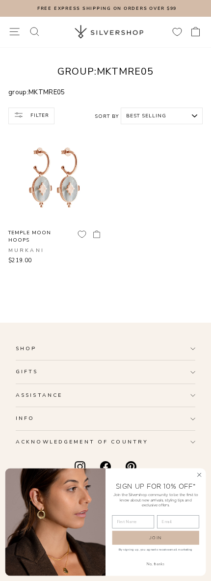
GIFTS (27, 371)
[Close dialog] (199, 474)
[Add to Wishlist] (82, 234)
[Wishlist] (177, 32)
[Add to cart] (97, 234)
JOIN (155, 537)
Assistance (39, 395)
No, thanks (155, 563)
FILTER (38, 115)
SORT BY (107, 116)
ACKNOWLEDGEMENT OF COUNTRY (82, 441)
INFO (25, 418)
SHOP (26, 348)
